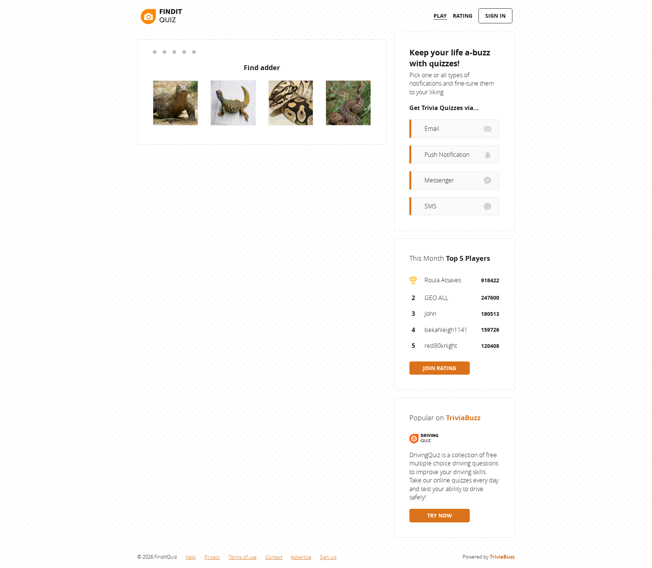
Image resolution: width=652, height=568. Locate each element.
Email (431, 128)
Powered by (489, 556)
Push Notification (446, 154)
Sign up (328, 557)
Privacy (212, 557)
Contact (273, 557)
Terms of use (243, 557)
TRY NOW (439, 515)
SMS (430, 206)
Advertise (301, 557)
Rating (462, 15)
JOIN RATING (439, 368)
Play (440, 15)
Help (191, 557)
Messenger (439, 180)
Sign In (495, 15)
